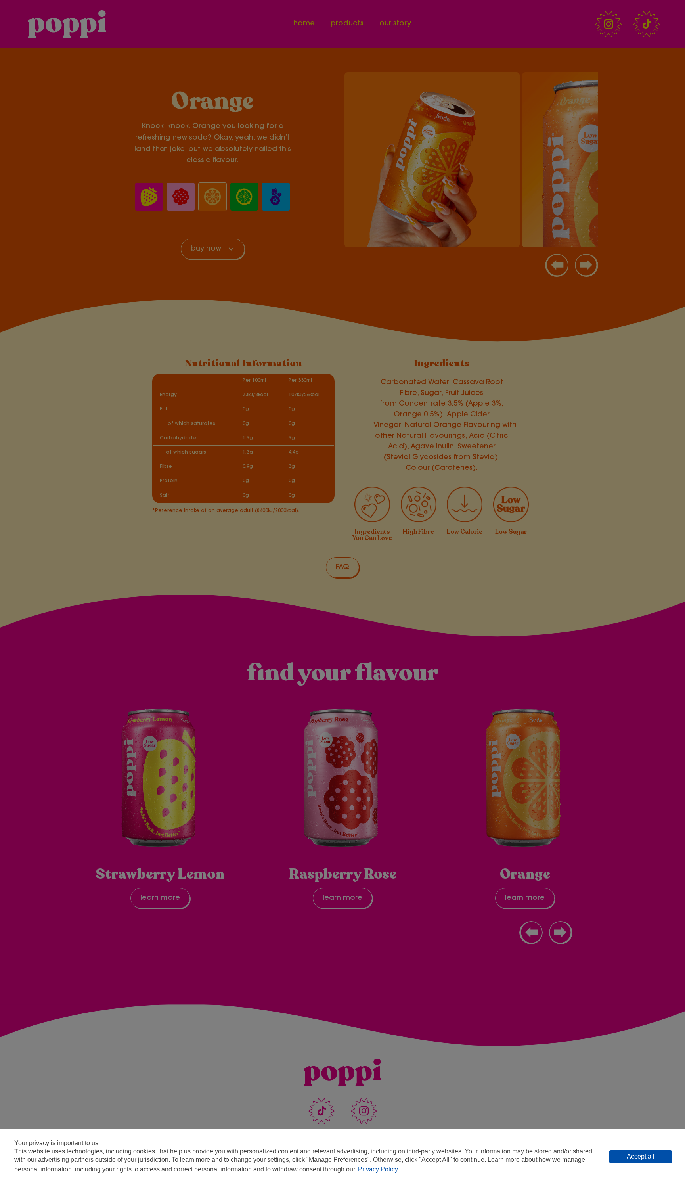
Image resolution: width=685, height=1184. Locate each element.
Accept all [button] (640, 1156)
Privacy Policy (378, 1169)
